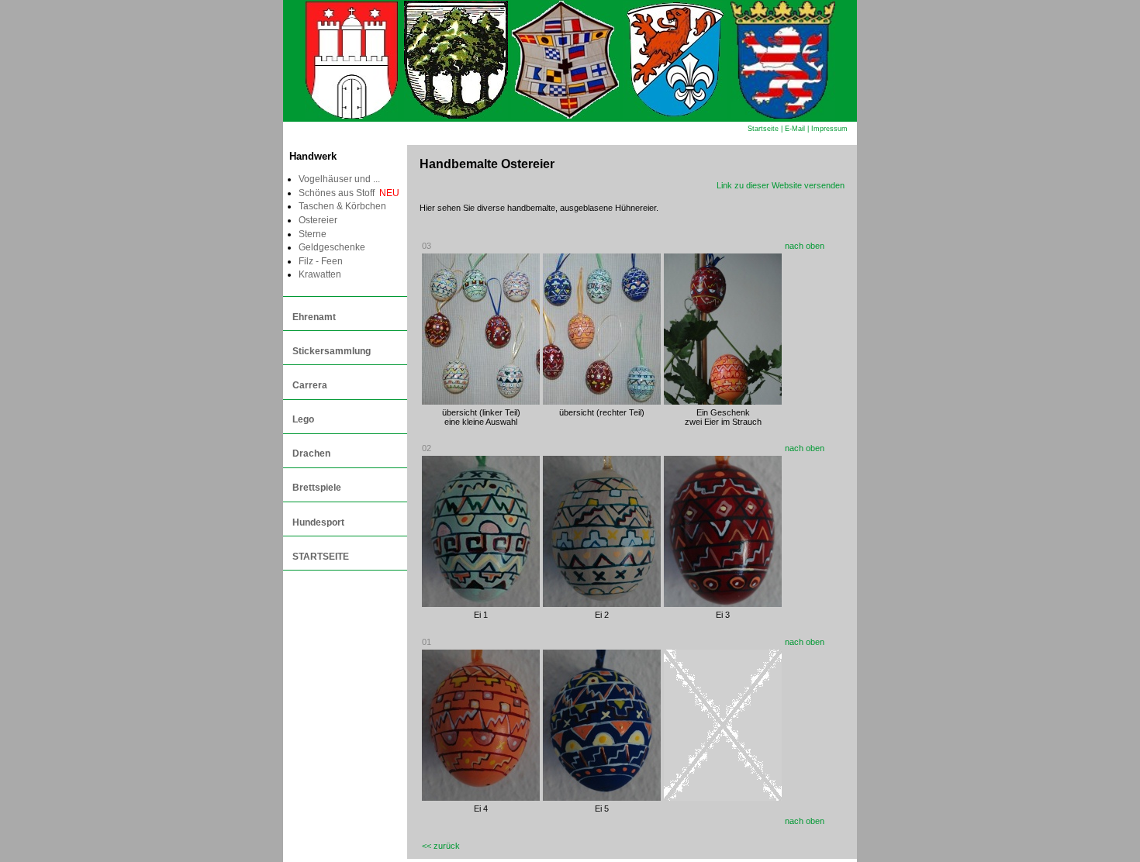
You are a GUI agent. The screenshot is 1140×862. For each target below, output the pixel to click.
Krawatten (320, 274)
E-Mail (795, 129)
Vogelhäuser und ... (339, 179)
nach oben (804, 245)
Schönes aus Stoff (349, 193)
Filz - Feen (321, 261)
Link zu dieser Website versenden (781, 185)
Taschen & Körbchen (342, 206)
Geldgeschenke (332, 247)
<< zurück (441, 845)
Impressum (829, 129)
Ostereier (318, 220)
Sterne (312, 234)
